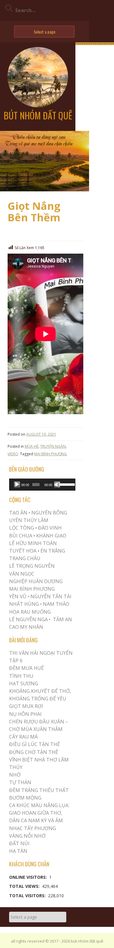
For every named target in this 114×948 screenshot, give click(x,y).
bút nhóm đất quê (38, 115)
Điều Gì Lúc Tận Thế (34, 744)
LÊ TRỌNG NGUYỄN (32, 566)
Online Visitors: (28, 877)
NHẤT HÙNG (24, 604)
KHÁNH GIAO (51, 535)
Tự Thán (20, 782)
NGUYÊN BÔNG (49, 512)
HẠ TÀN (18, 851)
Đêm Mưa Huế (26, 668)
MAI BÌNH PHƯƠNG (50, 453)
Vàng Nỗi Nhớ (27, 836)
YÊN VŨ (17, 596)
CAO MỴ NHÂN (26, 627)
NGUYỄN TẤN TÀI (50, 596)
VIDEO (13, 453)
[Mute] (57, 485)
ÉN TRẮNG (52, 550)
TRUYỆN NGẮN (53, 446)
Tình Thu (21, 676)
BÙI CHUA (20, 535)
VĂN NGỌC (22, 573)
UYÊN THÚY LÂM (28, 520)
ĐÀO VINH (50, 527)
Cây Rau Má (23, 736)
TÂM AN (62, 619)
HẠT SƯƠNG (23, 683)
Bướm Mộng (25, 797)
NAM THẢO (56, 604)
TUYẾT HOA (22, 550)
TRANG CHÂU (24, 558)
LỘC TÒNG (21, 527)
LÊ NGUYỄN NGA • (29, 619)
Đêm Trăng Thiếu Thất (39, 790)
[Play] (17, 485)
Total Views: (25, 886)
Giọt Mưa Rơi (26, 706)
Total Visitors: (28, 895)
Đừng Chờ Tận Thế (33, 752)
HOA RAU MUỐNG (30, 612)
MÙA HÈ (31, 446)
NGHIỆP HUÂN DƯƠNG (36, 581)
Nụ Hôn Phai (25, 714)
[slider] (66, 484)
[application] (42, 485)
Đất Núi (19, 843)
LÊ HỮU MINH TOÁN (33, 543)
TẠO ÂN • (19, 512)
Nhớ (15, 774)
